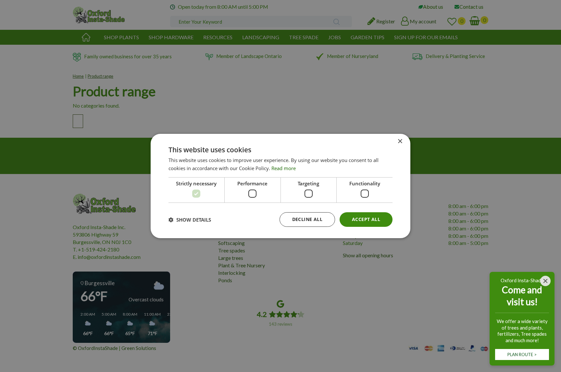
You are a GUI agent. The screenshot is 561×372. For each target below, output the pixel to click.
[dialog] (280, 186)
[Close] (545, 281)
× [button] (399, 141)
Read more (283, 168)
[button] (189, 219)
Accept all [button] (366, 219)
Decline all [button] (307, 219)
